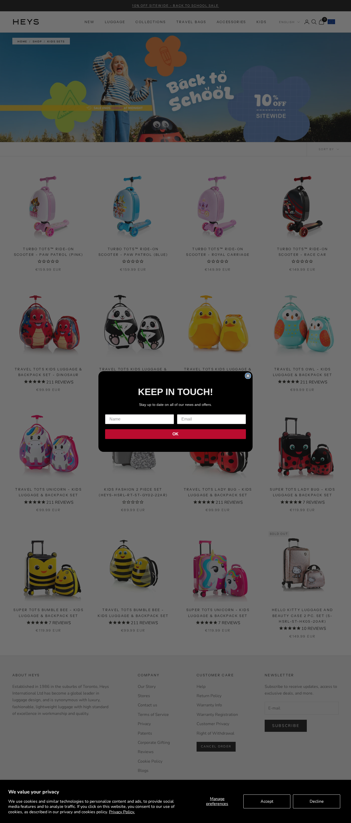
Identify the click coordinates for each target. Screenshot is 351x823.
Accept (267, 801)
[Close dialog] (248, 375)
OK (175, 434)
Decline (317, 801)
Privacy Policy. (122, 812)
